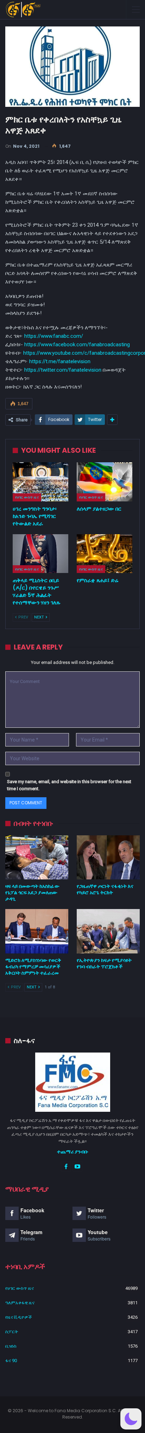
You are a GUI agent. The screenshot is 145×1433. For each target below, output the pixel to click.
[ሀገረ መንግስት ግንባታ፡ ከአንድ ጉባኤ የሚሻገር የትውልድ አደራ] (40, 481)
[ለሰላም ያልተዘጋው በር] (104, 481)
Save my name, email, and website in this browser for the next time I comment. (69, 785)
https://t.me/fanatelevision (59, 361)
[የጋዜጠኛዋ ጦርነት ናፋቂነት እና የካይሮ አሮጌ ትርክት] (108, 857)
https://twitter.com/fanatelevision (62, 370)
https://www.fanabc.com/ (53, 336)
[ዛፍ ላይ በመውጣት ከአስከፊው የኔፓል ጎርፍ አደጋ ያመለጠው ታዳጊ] (36, 857)
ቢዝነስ (11, 1346)
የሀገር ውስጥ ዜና (27, 497)
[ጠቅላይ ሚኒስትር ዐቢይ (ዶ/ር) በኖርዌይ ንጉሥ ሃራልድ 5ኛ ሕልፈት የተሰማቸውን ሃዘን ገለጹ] (40, 553)
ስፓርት (11, 1331)
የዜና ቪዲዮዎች (18, 1317)
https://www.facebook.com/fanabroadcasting (77, 344)
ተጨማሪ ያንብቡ (72, 1151)
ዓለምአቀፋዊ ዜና (19, 1302)
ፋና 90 (11, 1360)
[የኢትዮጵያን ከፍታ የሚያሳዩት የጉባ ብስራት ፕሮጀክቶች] (108, 931)
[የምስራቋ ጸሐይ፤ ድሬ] (104, 553)
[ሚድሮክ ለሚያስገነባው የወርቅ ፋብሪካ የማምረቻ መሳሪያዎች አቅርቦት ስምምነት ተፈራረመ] (36, 931)
